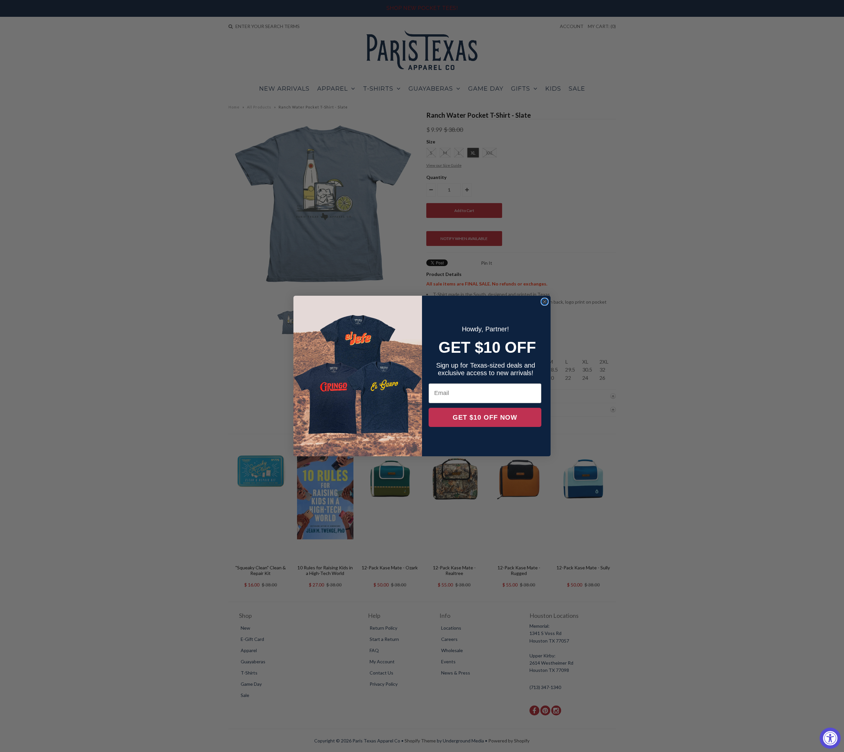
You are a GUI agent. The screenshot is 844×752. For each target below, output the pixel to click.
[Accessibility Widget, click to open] (830, 738)
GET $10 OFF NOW (485, 417)
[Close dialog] (544, 301)
